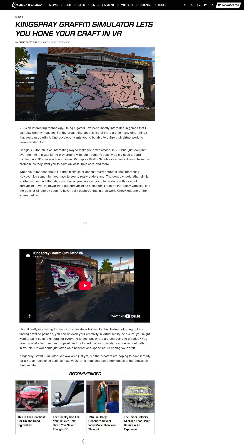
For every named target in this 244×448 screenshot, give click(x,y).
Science (145, 5)
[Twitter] (191, 5)
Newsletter (231, 5)
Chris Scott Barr (29, 42)
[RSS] (212, 5)
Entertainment (102, 5)
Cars (81, 5)
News (53, 5)
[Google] (198, 5)
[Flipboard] (205, 5)
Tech (67, 5)
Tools (162, 5)
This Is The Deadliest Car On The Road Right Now (31, 421)
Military (127, 5)
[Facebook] (185, 5)
